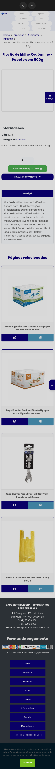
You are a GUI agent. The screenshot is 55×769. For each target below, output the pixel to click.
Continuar (27, 763)
